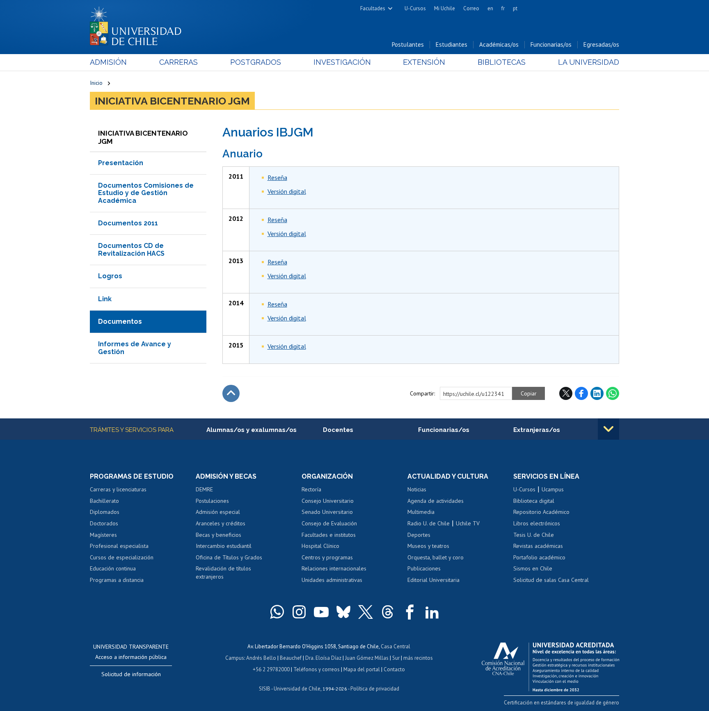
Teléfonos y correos (316, 669)
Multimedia (421, 512)
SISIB (264, 688)
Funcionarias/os (551, 44)
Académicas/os (499, 44)
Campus (234, 657)
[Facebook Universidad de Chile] (410, 612)
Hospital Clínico (320, 546)
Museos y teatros (428, 546)
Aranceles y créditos (220, 523)
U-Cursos (415, 8)
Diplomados (104, 512)
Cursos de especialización (121, 557)
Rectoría (311, 489)
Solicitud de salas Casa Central (551, 580)
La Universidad (588, 62)
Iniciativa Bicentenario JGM (172, 101)
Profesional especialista (119, 546)
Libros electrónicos (536, 523)
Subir (231, 393)
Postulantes (408, 44)
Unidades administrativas (332, 580)
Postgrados (255, 62)
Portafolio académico (539, 557)
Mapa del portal (361, 669)
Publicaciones (424, 568)
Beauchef (291, 657)
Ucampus (553, 489)
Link (105, 299)
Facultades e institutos (329, 534)
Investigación (342, 62)
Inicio (96, 83)
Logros (110, 276)
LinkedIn (597, 393)
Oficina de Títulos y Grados (229, 557)
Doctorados (104, 523)
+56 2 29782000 (271, 669)
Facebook (581, 393)
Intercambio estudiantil (224, 546)
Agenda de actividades (435, 500)
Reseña (277, 177)
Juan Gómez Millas (367, 657)
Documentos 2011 (128, 223)
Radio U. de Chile (428, 523)
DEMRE (204, 489)
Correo (471, 8)
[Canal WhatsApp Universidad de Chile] (277, 612)
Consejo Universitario (328, 500)
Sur (396, 657)
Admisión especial (218, 512)
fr (503, 8)
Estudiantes (451, 44)
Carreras (178, 62)
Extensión (424, 62)
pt (515, 8)
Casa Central (395, 646)
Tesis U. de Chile (533, 534)
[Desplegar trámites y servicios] (608, 429)
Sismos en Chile (532, 568)
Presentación (120, 163)
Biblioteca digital (533, 500)
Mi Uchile (444, 8)
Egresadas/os (601, 44)
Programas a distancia (117, 580)
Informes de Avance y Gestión (134, 347)
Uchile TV (468, 523)
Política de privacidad (374, 688)
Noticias (416, 489)
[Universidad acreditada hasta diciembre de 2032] (550, 664)
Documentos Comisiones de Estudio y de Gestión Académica (146, 193)
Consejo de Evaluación (329, 523)
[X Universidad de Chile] (365, 612)
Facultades (372, 8)
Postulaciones (212, 500)
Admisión (108, 62)
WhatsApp (612, 393)
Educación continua (113, 568)
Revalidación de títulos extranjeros (223, 572)
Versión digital (287, 191)
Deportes (418, 534)
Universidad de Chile (297, 688)
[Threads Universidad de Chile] (387, 612)
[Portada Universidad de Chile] (139, 24)
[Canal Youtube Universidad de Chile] (321, 612)
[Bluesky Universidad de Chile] (343, 612)
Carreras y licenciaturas (118, 489)
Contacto (394, 669)
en (490, 8)
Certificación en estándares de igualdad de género (561, 702)
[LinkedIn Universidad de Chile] (432, 612)
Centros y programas (327, 557)
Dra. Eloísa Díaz (323, 657)
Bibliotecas (502, 62)
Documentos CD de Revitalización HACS (131, 249)
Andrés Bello (261, 657)
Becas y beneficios (218, 534)
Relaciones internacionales (334, 568)
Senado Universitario (327, 512)
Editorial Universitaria (433, 580)
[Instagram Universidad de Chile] (299, 612)
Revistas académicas (538, 546)
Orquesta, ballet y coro (435, 557)
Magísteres (103, 534)
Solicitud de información (131, 674)
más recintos (418, 657)
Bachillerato (104, 500)
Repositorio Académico (541, 512)
